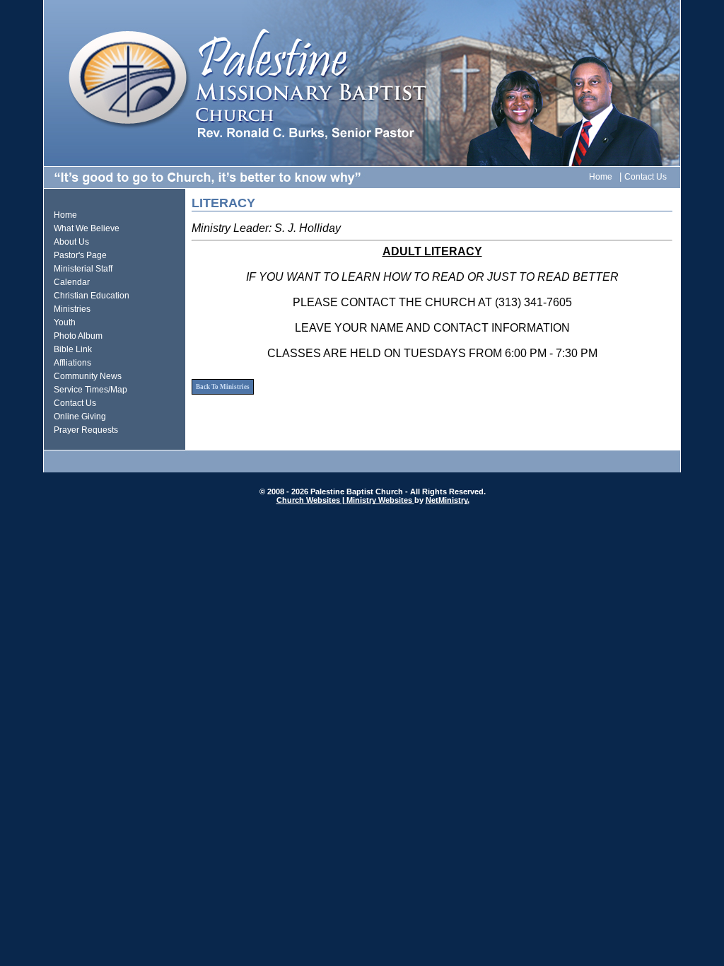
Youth (65, 322)
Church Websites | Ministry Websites (345, 500)
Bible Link (73, 349)
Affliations (72, 363)
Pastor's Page (80, 255)
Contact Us (645, 177)
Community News (88, 376)
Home (600, 177)
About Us (71, 242)
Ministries (72, 309)
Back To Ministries (223, 386)
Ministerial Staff (83, 269)
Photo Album (78, 336)
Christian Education (91, 296)
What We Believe (86, 228)
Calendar (72, 282)
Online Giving (80, 416)
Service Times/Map (90, 390)
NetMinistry (446, 500)
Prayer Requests (86, 430)
